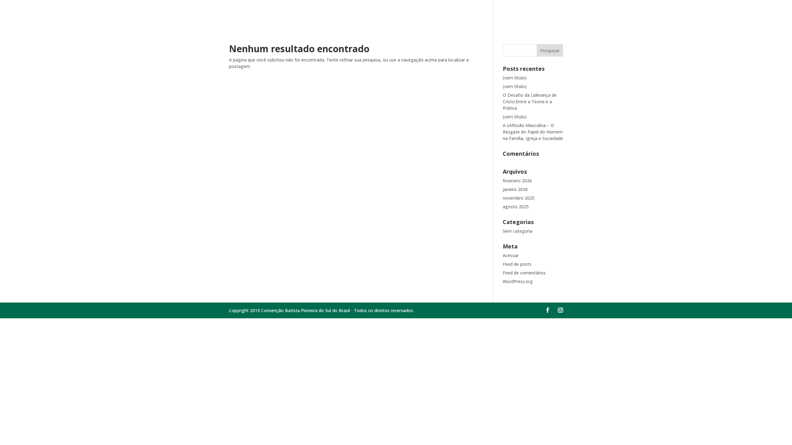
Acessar (511, 255)
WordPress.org (518, 281)
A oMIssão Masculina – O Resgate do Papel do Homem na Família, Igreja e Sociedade (533, 131)
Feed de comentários (524, 273)
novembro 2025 (519, 198)
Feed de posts (517, 264)
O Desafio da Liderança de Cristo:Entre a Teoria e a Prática (530, 101)
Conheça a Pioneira (620, 13)
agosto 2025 (516, 207)
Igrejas (697, 13)
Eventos (724, 13)
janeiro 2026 (515, 189)
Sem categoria (517, 231)
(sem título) (515, 78)
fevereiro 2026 (517, 181)
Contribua (666, 13)
